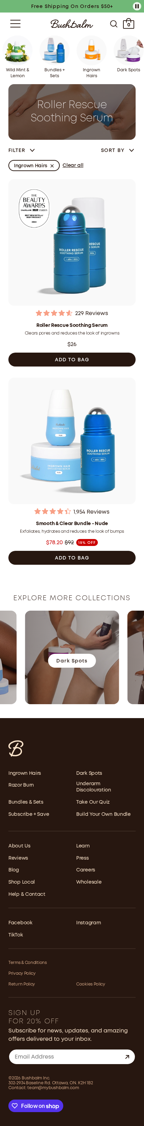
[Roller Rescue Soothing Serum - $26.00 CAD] (72, 243)
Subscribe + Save (28, 814)
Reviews (18, 858)
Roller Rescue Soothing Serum (72, 325)
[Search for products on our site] (113, 24)
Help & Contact (26, 894)
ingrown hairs (30, 166)
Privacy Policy (22, 973)
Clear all (73, 165)
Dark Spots (89, 773)
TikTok (15, 935)
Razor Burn (21, 785)
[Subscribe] (127, 1057)
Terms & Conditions (27, 963)
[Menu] (15, 24)
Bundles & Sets (25, 802)
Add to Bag (72, 360)
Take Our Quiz (93, 802)
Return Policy (21, 984)
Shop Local (21, 882)
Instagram (88, 923)
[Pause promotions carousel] (137, 6)
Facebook (20, 923)
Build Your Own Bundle (103, 814)
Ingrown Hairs (24, 773)
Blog (13, 870)
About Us (19, 846)
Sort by (113, 150)
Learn (83, 846)
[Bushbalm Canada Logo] (72, 23)
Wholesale (88, 882)
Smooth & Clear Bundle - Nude (72, 524)
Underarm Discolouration (93, 787)
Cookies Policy (90, 984)
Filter (17, 150)
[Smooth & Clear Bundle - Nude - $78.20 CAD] (72, 442)
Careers (85, 870)
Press (82, 858)
